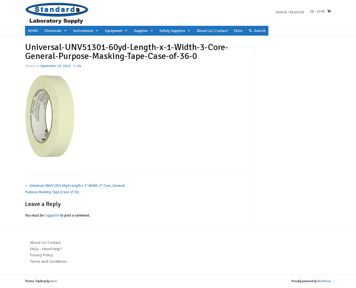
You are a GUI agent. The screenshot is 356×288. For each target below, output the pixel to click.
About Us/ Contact (212, 30)
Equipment (113, 30)
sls (79, 66)
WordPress (324, 281)
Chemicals (53, 30)
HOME (33, 30)
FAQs (238, 30)
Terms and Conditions (48, 261)
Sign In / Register (290, 12)
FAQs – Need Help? (46, 248)
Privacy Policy (41, 254)
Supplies (141, 30)
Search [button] (260, 30)
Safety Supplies (172, 30)
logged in (52, 215)
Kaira (53, 281)
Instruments (83, 30)
